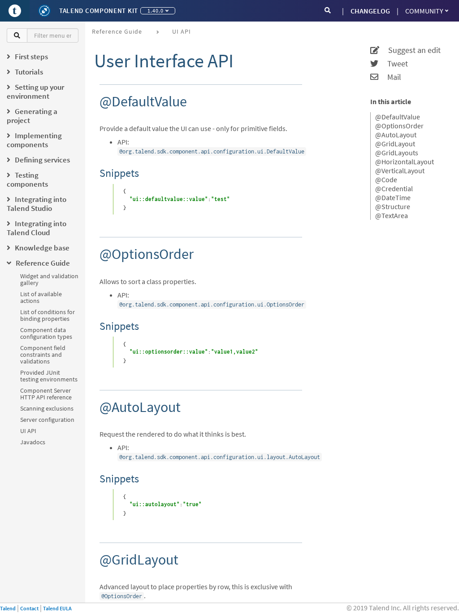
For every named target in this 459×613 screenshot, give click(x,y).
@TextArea (391, 215)
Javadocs (32, 442)
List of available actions (41, 297)
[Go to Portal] (15, 11)
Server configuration (47, 420)
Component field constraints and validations (42, 354)
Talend (8, 608)
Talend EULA (57, 608)
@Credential (394, 188)
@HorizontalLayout (404, 161)
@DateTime (393, 197)
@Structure (392, 206)
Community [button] (424, 10)
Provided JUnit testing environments (49, 375)
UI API (28, 431)
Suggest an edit (410, 50)
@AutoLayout (395, 134)
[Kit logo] (44, 11)
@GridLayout (395, 143)
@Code (386, 179)
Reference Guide (117, 31)
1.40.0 (155, 10)
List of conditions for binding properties (47, 315)
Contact (29, 608)
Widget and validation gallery (49, 279)
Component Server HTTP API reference (46, 393)
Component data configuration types (46, 333)
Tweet (393, 63)
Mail (389, 77)
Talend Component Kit (98, 10)
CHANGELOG (370, 10)
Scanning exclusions (47, 408)
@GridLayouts (396, 152)
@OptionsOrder (399, 125)
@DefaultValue (397, 116)
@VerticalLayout (399, 170)
